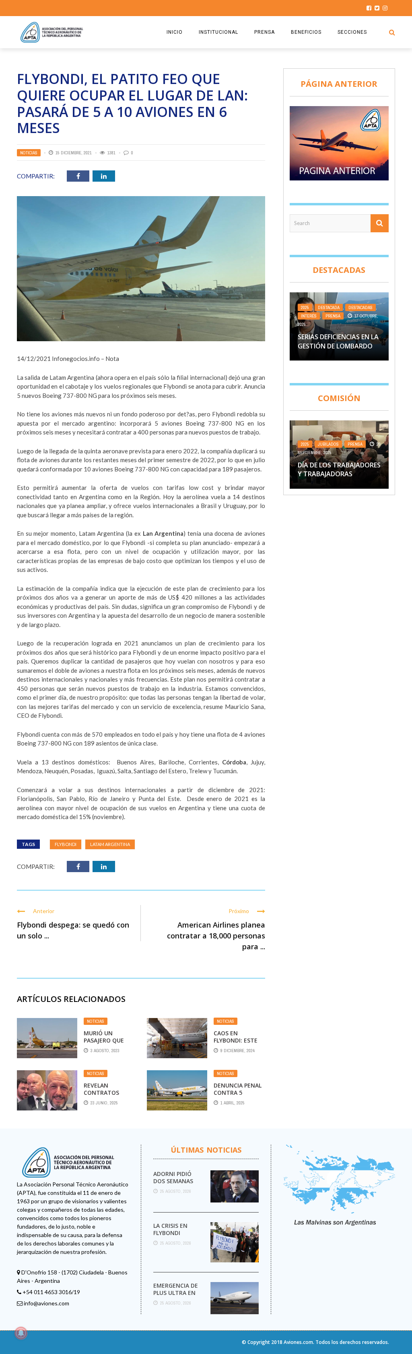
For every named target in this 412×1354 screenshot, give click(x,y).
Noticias (28, 153)
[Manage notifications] (20, 1333)
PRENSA (264, 32)
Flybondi (65, 844)
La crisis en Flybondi (170, 1229)
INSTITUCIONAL (218, 32)
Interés (309, 316)
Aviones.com (298, 1342)
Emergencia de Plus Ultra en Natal (175, 1293)
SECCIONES (352, 32)
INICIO (175, 32)
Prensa (332, 316)
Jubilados (328, 444)
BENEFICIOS (306, 32)
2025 (305, 307)
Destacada (329, 307)
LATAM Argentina (110, 844)
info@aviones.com (46, 1303)
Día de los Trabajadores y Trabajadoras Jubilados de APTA (339, 474)
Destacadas (360, 307)
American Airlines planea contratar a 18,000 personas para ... (216, 935)
